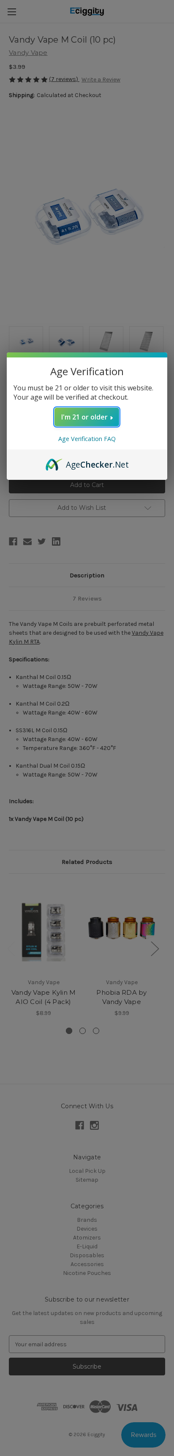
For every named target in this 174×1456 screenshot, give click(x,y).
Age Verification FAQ (87, 439)
